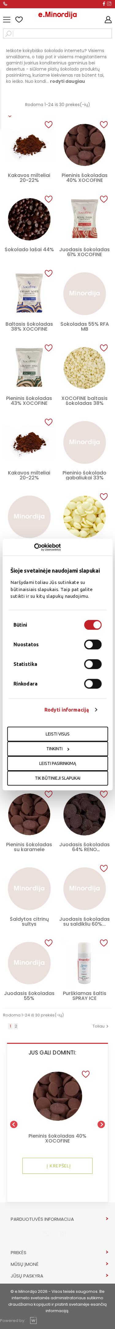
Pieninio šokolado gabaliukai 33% (84, 475)
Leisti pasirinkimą (57, 763)
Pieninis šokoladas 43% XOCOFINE (29, 401)
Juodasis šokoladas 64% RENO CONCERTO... (84, 849)
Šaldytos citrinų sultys (29, 922)
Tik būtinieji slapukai (57, 778)
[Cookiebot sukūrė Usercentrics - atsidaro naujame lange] (34, 547)
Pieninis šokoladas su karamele (29, 847)
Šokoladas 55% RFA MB (84, 326)
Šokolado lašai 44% (29, 249)
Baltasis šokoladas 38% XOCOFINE (29, 326)
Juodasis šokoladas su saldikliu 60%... (84, 922)
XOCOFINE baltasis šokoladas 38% (84, 401)
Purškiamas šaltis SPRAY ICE (84, 996)
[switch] (93, 644)
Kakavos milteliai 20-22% (29, 178)
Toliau (101, 1026)
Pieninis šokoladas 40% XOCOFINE (85, 178)
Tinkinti (54, 748)
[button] (86, 1075)
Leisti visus (58, 734)
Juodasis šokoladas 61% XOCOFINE (84, 252)
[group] (57, 1122)
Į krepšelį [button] (59, 1165)
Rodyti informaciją (66, 710)
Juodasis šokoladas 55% (29, 996)
